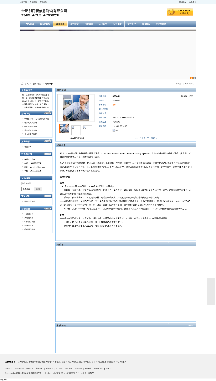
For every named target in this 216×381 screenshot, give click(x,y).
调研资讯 (91, 362)
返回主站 (182, 2)
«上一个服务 (140, 138)
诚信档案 (88, 368)
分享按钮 (3, 380)
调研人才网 (83, 362)
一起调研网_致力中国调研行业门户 (65, 373)
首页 (27, 83)
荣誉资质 (49, 368)
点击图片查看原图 (77, 138)
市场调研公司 (121, 362)
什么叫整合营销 (30, 126)
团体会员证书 (29, 201)
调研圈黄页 (28, 218)
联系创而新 (98, 368)
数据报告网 (111, 362)
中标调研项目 (29, 222)
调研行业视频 (101, 362)
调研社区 (74, 362)
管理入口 (109, 368)
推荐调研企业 (29, 229)
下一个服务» (152, 138)
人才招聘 (58, 368)
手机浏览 (43, 2)
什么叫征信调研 (30, 134)
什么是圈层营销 (30, 123)
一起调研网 (28, 214)
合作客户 (78, 368)
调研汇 (68, 362)
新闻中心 (39, 368)
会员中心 (192, 2)
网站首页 (8, 368)
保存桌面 (33, 2)
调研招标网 (28, 226)
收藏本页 (23, 2)
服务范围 (37, 83)
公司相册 (68, 368)
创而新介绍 (19, 368)
